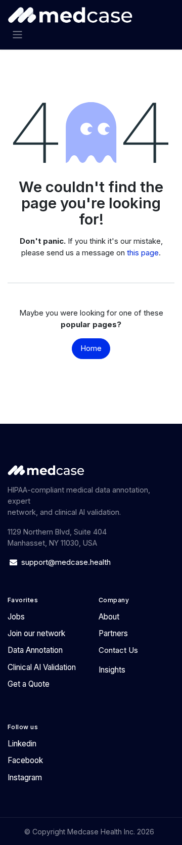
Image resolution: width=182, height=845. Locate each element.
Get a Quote (29, 684)
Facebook (25, 760)
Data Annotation (35, 650)
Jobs (16, 616)
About (109, 616)
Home (91, 348)
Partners (113, 633)
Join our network (36, 633)
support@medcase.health (67, 562)
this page (143, 252)
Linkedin (22, 743)
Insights (112, 670)
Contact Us (118, 650)
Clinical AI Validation (42, 667)
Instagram (25, 777)
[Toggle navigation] (17, 35)
